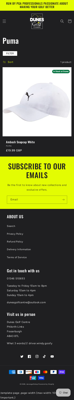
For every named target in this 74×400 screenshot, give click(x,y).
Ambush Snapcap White (20, 142)
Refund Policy (15, 241)
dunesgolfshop (32, 384)
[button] (4, 21)
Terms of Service (17, 257)
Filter (10, 53)
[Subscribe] (63, 200)
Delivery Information (19, 249)
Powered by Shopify (46, 384)
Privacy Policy (15, 233)
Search (11, 226)
